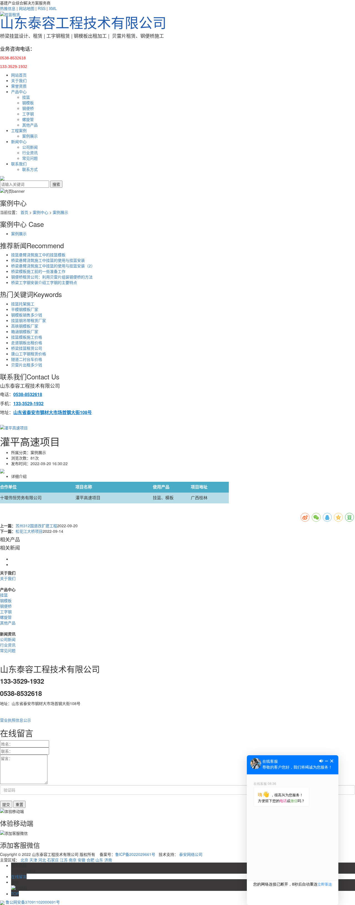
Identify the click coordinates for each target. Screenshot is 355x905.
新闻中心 (19, 141)
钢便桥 (28, 108)
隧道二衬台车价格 (26, 359)
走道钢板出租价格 (26, 342)
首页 (24, 212)
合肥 (90, 860)
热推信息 (8, 8)
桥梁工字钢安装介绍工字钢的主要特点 (44, 282)
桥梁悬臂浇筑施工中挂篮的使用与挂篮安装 (48, 260)
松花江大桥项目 (29, 531)
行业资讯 (30, 152)
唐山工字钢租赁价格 (28, 353)
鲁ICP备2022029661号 (135, 854)
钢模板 (28, 102)
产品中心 (19, 91)
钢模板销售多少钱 (26, 315)
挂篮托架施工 (22, 303)
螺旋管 (28, 119)
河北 (42, 860)
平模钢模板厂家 (24, 309)
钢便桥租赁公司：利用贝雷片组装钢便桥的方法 (52, 277)
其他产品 (30, 125)
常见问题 (30, 158)
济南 (108, 860)
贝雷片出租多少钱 (26, 364)
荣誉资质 (19, 86)
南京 (73, 860)
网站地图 (26, 8)
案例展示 (30, 136)
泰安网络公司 (190, 854)
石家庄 (53, 860)
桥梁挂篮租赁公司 (26, 348)
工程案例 (19, 130)
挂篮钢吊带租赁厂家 (28, 320)
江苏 (64, 860)
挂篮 (26, 97)
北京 (24, 860)
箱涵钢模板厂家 (24, 331)
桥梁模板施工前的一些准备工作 (38, 271)
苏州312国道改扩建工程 (36, 525)
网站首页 (19, 75)
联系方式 (30, 169)
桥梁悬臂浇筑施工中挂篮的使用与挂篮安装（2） (53, 265)
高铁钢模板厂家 (24, 326)
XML (53, 8)
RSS (41, 8)
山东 (99, 860)
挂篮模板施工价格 (26, 337)
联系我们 (19, 163)
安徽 (81, 860)
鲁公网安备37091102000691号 (32, 902)
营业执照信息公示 (15, 720)
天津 (33, 860)
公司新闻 (30, 147)
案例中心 (40, 212)
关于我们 (19, 80)
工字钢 (28, 113)
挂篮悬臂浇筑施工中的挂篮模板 (38, 254)
